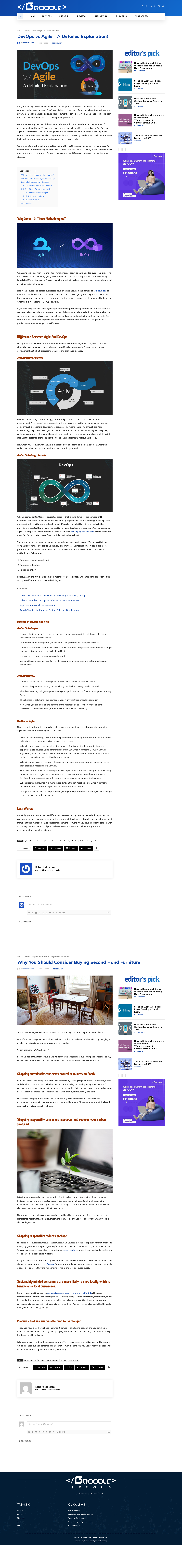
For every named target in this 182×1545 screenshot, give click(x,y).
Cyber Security (65, 841)
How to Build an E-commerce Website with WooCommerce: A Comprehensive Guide (149, 119)
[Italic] (32, 912)
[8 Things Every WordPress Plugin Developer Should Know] (125, 84)
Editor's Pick (139, 71)
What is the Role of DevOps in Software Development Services (50, 600)
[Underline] (36, 912)
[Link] (57, 912)
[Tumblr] (154, 6)
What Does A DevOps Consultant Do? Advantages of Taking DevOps (53, 595)
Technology (26, 31)
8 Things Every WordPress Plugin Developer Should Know (147, 83)
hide (32, 171)
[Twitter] (159, 6)
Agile (26, 841)
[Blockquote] (50, 912)
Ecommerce (138, 125)
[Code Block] (53, 912)
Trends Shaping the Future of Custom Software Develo (46, 610)
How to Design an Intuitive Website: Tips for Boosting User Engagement (148, 65)
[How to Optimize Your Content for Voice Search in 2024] (125, 102)
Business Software (36, 841)
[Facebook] (142, 6)
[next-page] (124, 149)
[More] (96, 848)
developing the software (82, 531)
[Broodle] (52, 6)
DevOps (75, 841)
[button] (20, 16)
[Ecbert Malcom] (19, 43)
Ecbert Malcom (29, 43)
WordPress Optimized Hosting (95, 1541)
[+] (63, 912)
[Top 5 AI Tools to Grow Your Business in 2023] (125, 138)
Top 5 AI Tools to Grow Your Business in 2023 (148, 136)
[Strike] (39, 912)
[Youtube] (163, 6)
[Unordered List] (46, 912)
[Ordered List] (43, 912)
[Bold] (29, 912)
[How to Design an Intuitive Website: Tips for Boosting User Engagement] (125, 67)
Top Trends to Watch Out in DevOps (37, 605)
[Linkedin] (150, 6)
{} (60, 912)
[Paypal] (109, 1487)
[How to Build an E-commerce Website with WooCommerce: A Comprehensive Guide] (125, 120)
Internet (137, 141)
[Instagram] (146, 6)
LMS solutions (99, 291)
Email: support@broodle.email (91, 1493)
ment (76, 610)
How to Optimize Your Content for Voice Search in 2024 (148, 101)
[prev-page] (120, 149)
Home (19, 31)
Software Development (88, 841)
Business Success (51, 841)
